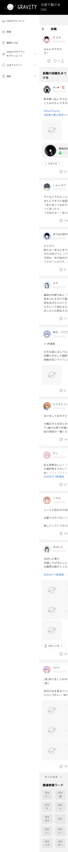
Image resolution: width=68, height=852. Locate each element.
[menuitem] (19, 21)
